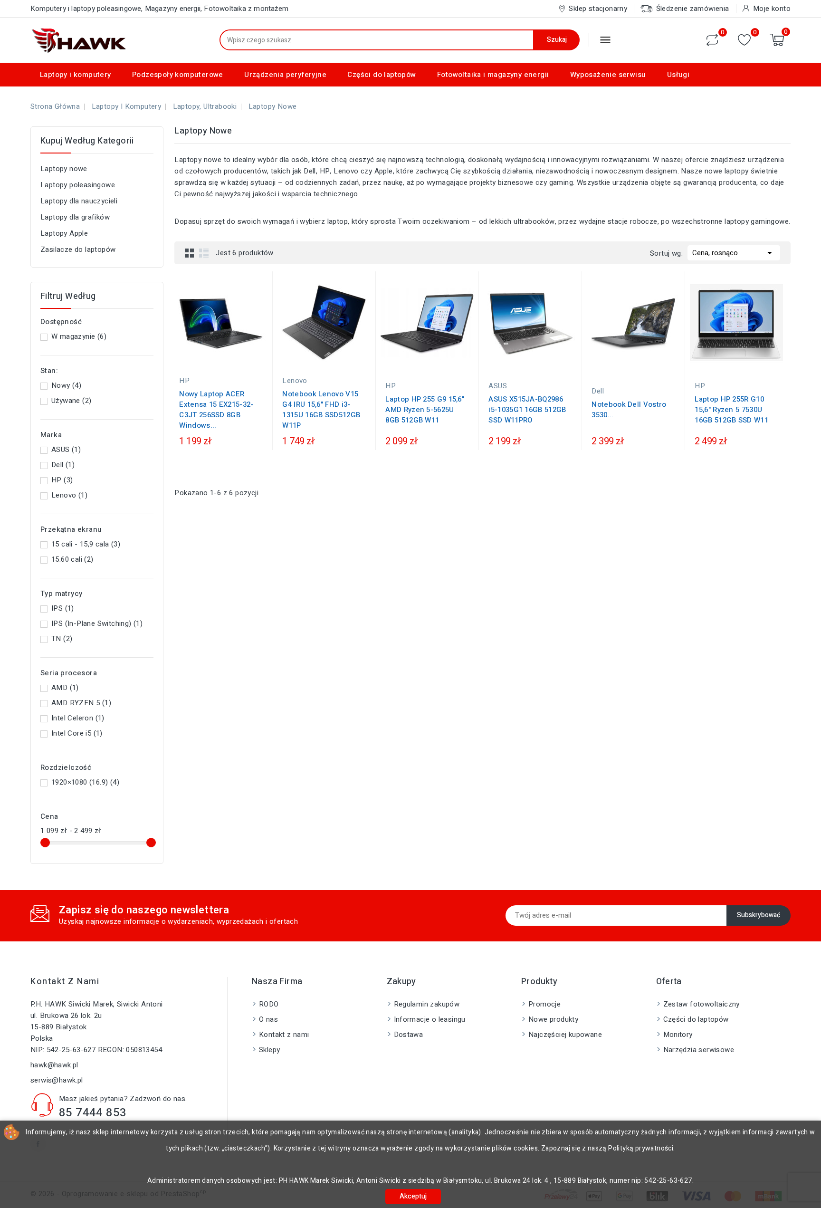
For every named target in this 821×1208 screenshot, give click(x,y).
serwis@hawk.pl (56, 1080)
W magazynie (78, 336)
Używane (71, 400)
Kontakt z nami (64, 981)
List (204, 253)
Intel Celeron (78, 718)
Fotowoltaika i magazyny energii (493, 74)
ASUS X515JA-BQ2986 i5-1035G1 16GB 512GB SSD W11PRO (527, 409)
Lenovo (69, 495)
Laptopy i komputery (75, 74)
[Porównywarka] (712, 40)
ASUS (66, 449)
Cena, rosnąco (733, 253)
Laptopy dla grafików (75, 217)
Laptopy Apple (64, 233)
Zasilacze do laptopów (77, 249)
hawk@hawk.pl (54, 1065)
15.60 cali (72, 559)
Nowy (66, 385)
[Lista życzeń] (744, 40)
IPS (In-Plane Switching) (97, 623)
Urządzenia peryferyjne (285, 74)
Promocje (544, 1004)
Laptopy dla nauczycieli (78, 201)
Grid (189, 253)
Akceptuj (413, 1196)
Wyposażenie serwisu (608, 74)
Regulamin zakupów (427, 1004)
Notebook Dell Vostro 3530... (629, 409)
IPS (62, 608)
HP (62, 480)
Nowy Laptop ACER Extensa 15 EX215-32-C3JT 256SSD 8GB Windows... (216, 410)
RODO (269, 1004)
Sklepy (269, 1050)
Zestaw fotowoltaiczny (701, 1004)
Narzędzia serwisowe (699, 1050)
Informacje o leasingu (430, 1019)
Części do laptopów (381, 74)
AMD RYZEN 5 (81, 703)
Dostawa (408, 1034)
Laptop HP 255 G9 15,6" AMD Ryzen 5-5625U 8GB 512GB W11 (424, 409)
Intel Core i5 (77, 733)
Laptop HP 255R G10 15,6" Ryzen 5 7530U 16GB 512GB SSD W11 (731, 409)
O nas (268, 1019)
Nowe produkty (553, 1019)
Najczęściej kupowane (565, 1034)
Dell (63, 465)
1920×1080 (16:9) (85, 782)
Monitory (678, 1034)
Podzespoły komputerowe (177, 74)
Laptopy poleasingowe (77, 185)
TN (61, 638)
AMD (65, 687)
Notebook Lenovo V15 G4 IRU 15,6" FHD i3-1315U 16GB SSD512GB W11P (321, 410)
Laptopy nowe (63, 168)
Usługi (678, 74)
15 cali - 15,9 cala (85, 544)
